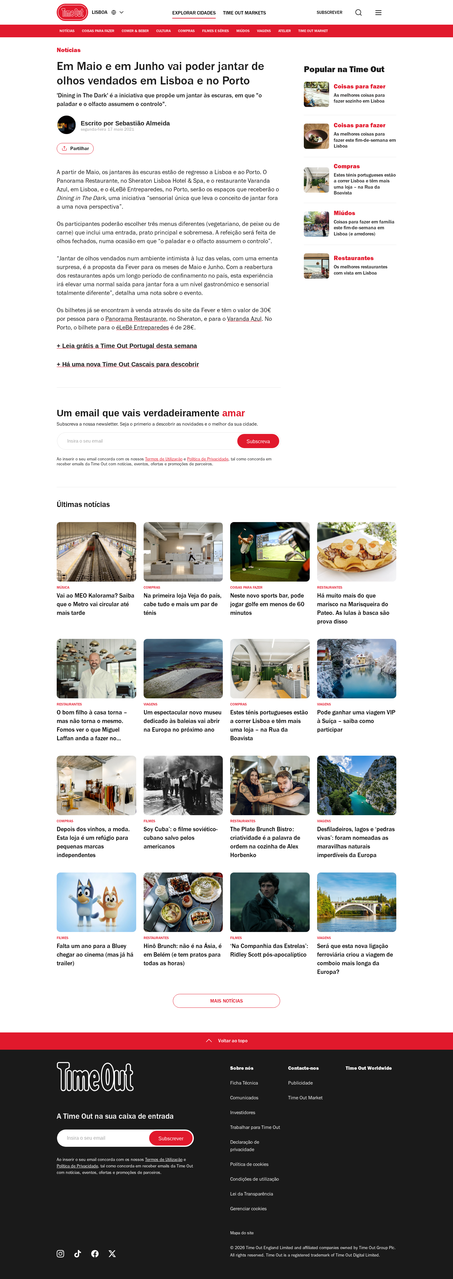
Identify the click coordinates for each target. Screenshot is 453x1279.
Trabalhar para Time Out (255, 1128)
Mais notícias (226, 1001)
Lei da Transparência (251, 1194)
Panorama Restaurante (135, 320)
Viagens (264, 31)
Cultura (163, 31)
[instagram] (60, 1253)
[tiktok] (77, 1253)
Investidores (242, 1113)
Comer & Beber (135, 31)
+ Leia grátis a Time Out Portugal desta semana (127, 345)
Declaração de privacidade (244, 1146)
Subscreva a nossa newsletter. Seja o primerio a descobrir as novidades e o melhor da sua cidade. (157, 424)
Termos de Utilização (163, 460)
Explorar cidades (194, 13)
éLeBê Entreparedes (142, 328)
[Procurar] (358, 12)
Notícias (67, 31)
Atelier (284, 31)
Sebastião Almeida (142, 123)
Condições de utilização (254, 1179)
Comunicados (244, 1098)
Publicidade (300, 1083)
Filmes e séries (215, 31)
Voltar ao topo (232, 1041)
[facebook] (95, 1253)
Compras (186, 31)
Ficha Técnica (244, 1083)
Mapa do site (242, 1234)
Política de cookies (249, 1165)
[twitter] (112, 1253)
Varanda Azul (244, 320)
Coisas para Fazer (98, 31)
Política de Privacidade (207, 460)
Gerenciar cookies (248, 1209)
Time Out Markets (244, 13)
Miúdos (243, 31)
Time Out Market (313, 31)
